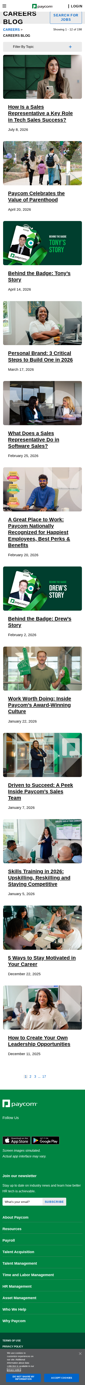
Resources (11, 1229)
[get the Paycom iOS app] (16, 1140)
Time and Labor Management (28, 1275)
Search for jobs (65, 17)
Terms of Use (11, 1340)
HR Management (17, 1286)
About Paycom (15, 1217)
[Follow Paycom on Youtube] (46, 1126)
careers (11, 29)
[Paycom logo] (42, 5)
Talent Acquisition (18, 1252)
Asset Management (19, 1298)
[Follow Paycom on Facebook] (26, 1126)
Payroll (8, 1240)
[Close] (80, 1353)
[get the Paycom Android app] (45, 1140)
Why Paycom (14, 1321)
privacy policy (14, 1370)
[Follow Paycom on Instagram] (36, 1126)
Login (77, 6)
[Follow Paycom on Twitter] (16, 1126)
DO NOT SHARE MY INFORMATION (23, 1377)
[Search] (66, 6)
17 (44, 1076)
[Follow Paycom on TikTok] (56, 1126)
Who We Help (14, 1309)
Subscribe (54, 1201)
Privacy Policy (12, 1346)
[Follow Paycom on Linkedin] (7, 1126)
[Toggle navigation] (4, 6)
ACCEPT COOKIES (61, 1378)
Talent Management (19, 1263)
